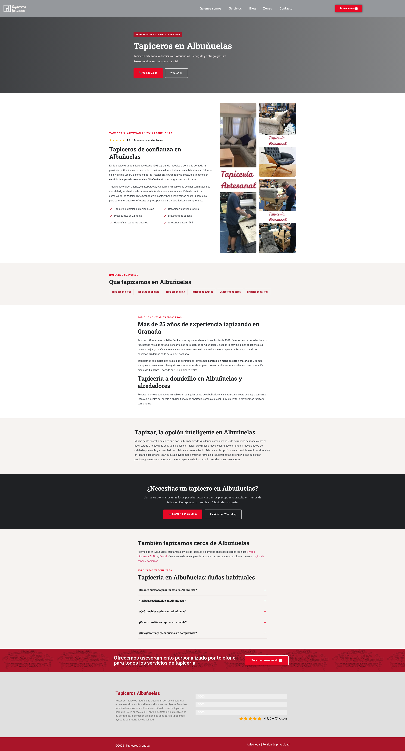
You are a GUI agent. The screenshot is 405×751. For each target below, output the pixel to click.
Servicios (235, 8)
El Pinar (154, 556)
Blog (252, 8)
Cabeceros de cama (230, 291)
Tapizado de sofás (121, 291)
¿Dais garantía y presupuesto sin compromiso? (168, 633)
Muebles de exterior (257, 291)
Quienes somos (210, 8)
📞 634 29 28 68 (148, 72)
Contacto (286, 8)
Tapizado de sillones (148, 291)
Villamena (143, 556)
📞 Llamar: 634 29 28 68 (182, 513)
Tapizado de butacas (202, 291)
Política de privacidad (276, 744)
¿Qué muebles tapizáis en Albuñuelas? (162, 611)
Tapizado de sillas (175, 291)
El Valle (250, 551)
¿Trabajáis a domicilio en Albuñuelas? (162, 600)
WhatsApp (176, 73)
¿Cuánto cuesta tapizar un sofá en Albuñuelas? (168, 590)
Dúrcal (163, 556)
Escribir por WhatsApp (223, 514)
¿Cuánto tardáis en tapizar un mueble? (163, 622)
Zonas (267, 8)
